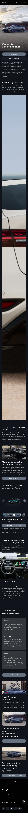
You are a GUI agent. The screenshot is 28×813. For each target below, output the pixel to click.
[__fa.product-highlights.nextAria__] (17, 423)
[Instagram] (7, 808)
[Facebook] (3, 808)
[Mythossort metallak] (11, 515)
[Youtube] (11, 808)
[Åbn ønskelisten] (21, 2)
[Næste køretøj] (24, 500)
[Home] (14, 2)
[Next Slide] (17, 582)
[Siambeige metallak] (21, 515)
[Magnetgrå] (7, 515)
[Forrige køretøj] (3, 500)
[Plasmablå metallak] (17, 515)
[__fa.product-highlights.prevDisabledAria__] (3, 423)
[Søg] (6, 2)
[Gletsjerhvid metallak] (14, 515)
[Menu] (3, 2)
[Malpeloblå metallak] (4, 515)
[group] (14, 257)
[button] (14, 786)
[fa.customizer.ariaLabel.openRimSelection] (23, 515)
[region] (14, 257)
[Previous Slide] (3, 582)
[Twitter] (16, 808)
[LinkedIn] (20, 808)
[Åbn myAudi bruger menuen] (24, 2)
